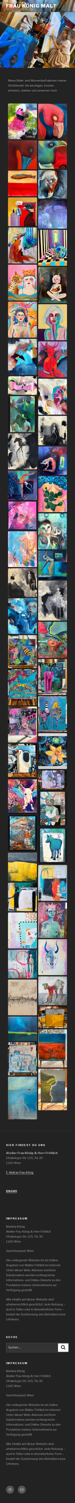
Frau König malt (31, 6)
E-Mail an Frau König (20, 1172)
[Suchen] (63, 1347)
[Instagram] (10, 1490)
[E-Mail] (22, 1490)
